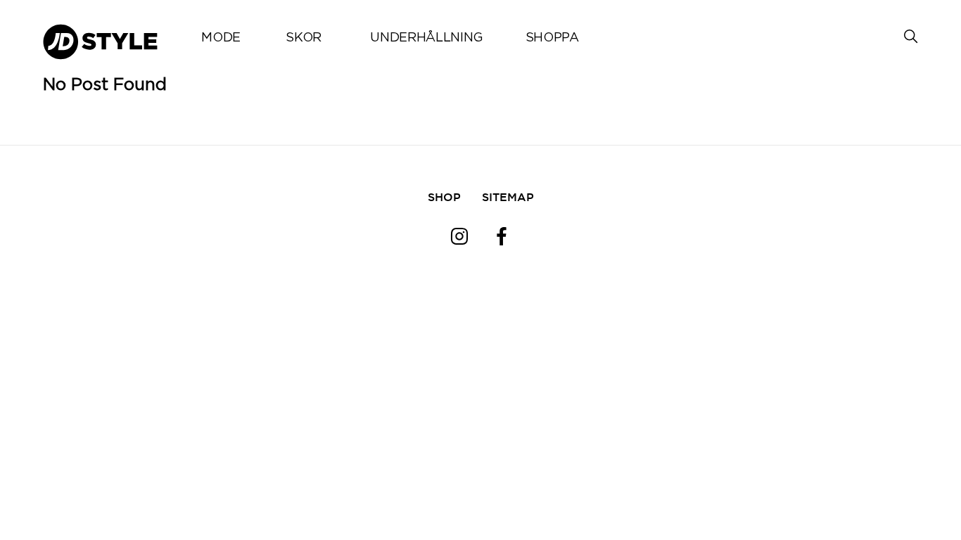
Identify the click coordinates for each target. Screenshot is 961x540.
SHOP (444, 197)
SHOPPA (552, 38)
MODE (221, 38)
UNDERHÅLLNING (426, 38)
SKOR (304, 38)
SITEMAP (508, 197)
